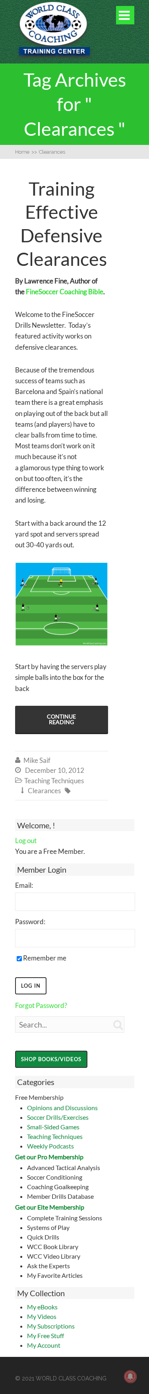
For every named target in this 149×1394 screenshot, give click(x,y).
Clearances (44, 790)
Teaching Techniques (55, 1136)
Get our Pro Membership (49, 1156)
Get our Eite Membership (49, 1207)
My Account (43, 1345)
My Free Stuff (45, 1335)
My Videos (41, 1316)
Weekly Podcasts (50, 1146)
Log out (26, 840)
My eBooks (42, 1307)
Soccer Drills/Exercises (58, 1117)
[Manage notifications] (130, 1376)
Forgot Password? (41, 1005)
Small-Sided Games (53, 1127)
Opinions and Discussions (62, 1107)
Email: (24, 885)
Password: (30, 921)
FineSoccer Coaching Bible (64, 291)
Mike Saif (36, 760)
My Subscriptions (51, 1326)
